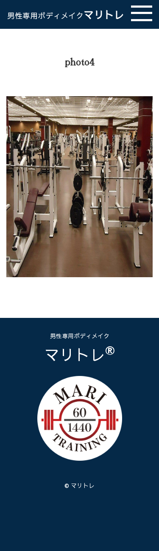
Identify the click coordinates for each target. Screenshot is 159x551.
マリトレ (65, 14)
